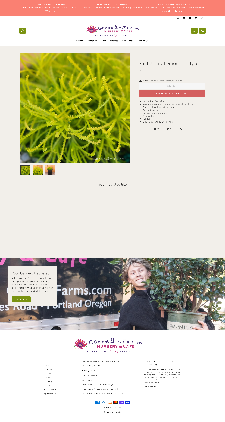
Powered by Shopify (112, 412)
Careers (49, 386)
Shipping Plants (49, 394)
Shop (49, 370)
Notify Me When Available (171, 93)
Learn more (21, 299)
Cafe (103, 40)
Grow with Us (150, 387)
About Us (143, 40)
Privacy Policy (49, 389)
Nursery (92, 40)
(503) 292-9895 (95, 366)
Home (80, 40)
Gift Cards (128, 40)
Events (114, 40)
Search (49, 366)
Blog (50, 382)
